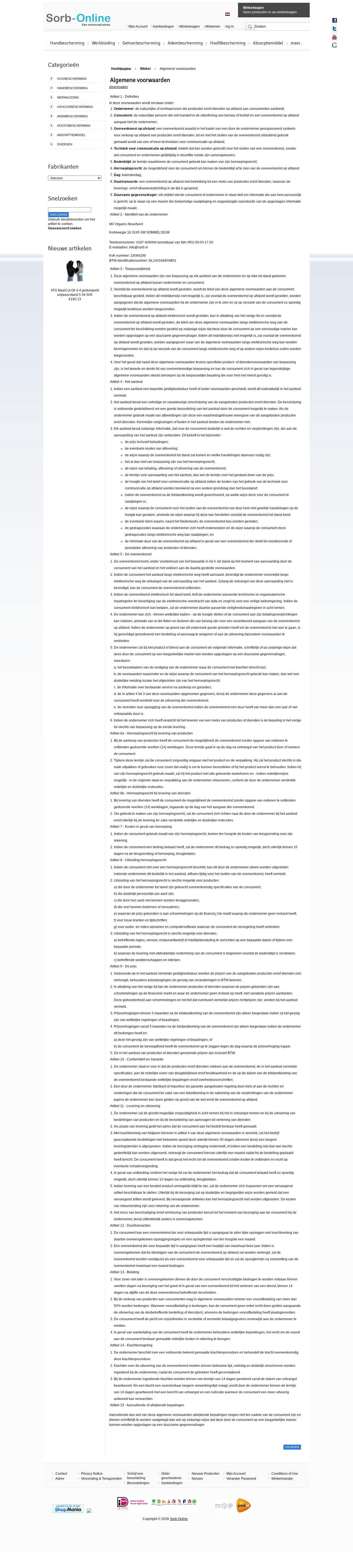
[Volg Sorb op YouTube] (334, 37)
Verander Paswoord (241, 1479)
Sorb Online (179, 1519)
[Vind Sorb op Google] (334, 45)
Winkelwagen (253, 8)
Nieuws (197, 1479)
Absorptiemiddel (268, 43)
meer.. (296, 43)
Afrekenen (212, 26)
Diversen (64, 144)
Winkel (145, 69)
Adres (59, 1479)
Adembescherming (185, 43)
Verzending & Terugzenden (101, 1479)
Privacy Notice (92, 1474)
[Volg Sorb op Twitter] (334, 28)
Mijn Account (138, 26)
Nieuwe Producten (206, 1474)
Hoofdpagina (121, 69)
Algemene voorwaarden (178, 69)
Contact (61, 1474)
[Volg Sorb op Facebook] (334, 20)
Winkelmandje (282, 1479)
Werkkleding (103, 43)
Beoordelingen (138, 1483)
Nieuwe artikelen (70, 248)
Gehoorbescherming (141, 43)
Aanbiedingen (163, 26)
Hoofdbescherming (227, 43)
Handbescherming (67, 43)
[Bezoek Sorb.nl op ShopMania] (68, 1512)
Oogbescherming (72, 78)
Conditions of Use (284, 1474)
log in (230, 26)
